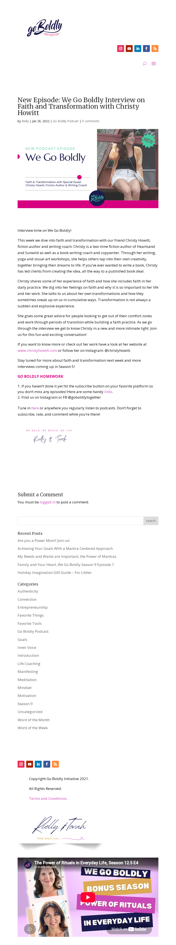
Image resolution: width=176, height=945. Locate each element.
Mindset (25, 687)
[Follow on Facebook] (146, 48)
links (108, 391)
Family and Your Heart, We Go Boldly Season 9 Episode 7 (66, 564)
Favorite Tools (30, 623)
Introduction (28, 655)
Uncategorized (30, 711)
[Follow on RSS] (155, 48)
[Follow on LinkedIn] (137, 48)
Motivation (27, 695)
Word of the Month (34, 719)
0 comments (91, 121)
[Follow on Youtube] (129, 48)
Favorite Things (31, 615)
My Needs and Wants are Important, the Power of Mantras (67, 556)
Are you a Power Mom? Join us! (44, 540)
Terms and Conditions (48, 798)
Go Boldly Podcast (66, 121)
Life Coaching (29, 663)
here (35, 407)
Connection (27, 599)
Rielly (25, 121)
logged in (48, 502)
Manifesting (28, 671)
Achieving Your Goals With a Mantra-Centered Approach (65, 548)
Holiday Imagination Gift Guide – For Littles (54, 572)
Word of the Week (33, 727)
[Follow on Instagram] (120, 48)
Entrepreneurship (33, 607)
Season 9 (25, 703)
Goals (22, 639)
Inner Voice (27, 647)
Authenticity (28, 591)
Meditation (27, 679)
